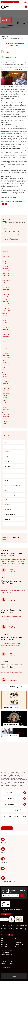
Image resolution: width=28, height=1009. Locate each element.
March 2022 (5, 266)
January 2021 (6, 289)
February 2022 (6, 268)
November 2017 (6, 360)
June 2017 (5, 372)
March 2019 (5, 325)
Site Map (17, 946)
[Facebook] (3, 204)
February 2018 (6, 353)
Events (6, 475)
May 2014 (5, 423)
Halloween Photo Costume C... (12, 707)
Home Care (7, 490)
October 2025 (6, 256)
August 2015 (5, 421)
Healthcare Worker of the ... (11, 724)
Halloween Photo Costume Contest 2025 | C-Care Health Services (14, 223)
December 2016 (6, 386)
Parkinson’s (7, 504)
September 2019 (6, 310)
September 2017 (6, 365)
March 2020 (5, 296)
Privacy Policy (18, 942)
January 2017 (6, 383)
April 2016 (5, 405)
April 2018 (5, 348)
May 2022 (5, 261)
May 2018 (5, 346)
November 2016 (6, 388)
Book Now (5, 2)
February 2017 (6, 381)
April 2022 (5, 263)
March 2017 (5, 379)
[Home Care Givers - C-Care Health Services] (5, 7)
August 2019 (5, 313)
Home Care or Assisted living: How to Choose (14, 235)
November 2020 (6, 294)
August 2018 (5, 339)
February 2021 (6, 287)
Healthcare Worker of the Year (12, 485)
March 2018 (5, 350)
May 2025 (5, 259)
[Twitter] (9, 935)
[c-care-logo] (5, 904)
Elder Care (7, 471)
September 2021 (6, 280)
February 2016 (6, 409)
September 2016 (6, 393)
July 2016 (5, 398)
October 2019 (6, 308)
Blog (7, 36)
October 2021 (6, 278)
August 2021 (5, 282)
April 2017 (5, 376)
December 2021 (6, 273)
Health (6, 480)
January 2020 (6, 301)
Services (3, 942)
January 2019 (6, 329)
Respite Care (7, 519)
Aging (5, 442)
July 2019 (5, 315)
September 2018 (6, 336)
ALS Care (6, 447)
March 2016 (5, 407)
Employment (4, 946)
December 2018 (6, 332)
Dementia (7, 466)
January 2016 (6, 412)
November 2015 (6, 416)
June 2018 (5, 343)
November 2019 (6, 306)
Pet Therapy (7, 509)
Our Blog (17, 940)
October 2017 (6, 362)
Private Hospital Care (9, 514)
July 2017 (5, 369)
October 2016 (6, 390)
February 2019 (6, 327)
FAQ (15, 938)
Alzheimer (7, 451)
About (2, 940)
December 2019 (6, 303)
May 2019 (5, 320)
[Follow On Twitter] (6, 204)
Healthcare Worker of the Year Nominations (14, 231)
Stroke (6, 524)
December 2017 (6, 358)
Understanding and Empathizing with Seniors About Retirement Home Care (14, 238)
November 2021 (6, 275)
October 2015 (6, 419)
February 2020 (6, 299)
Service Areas (4, 944)
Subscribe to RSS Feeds (12, 537)
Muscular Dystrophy (9, 495)
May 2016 (5, 402)
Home (2, 36)
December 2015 (6, 414)
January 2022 (6, 271)
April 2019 (5, 322)
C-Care (7, 52)
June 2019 (5, 317)
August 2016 (5, 395)
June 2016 (5, 400)
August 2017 (5, 367)
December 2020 (6, 292)
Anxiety (6, 456)
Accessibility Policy (19, 944)
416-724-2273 (6, 967)
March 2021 (5, 285)
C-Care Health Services (16, 201)
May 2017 (5, 374)
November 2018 (6, 334)
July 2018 (5, 341)
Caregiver (6, 461)
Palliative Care (8, 500)
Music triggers (8, 104)
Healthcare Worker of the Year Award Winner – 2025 (14, 227)
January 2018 (6, 355)
